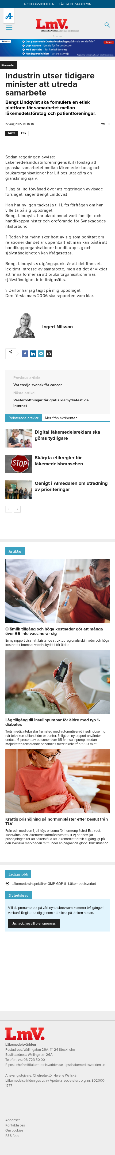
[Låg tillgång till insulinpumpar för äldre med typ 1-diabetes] (57, 713)
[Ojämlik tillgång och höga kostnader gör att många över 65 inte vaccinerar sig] (57, 622)
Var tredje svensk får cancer (37, 385)
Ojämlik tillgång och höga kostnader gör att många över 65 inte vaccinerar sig (54, 631)
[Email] (41, 353)
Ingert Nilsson (57, 327)
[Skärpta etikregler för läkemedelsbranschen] (18, 464)
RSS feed (12, 1136)
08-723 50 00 (34, 1060)
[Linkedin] (33, 353)
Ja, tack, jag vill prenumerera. (34, 923)
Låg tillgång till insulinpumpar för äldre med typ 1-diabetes (52, 722)
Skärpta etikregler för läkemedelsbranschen (59, 461)
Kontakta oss (15, 1125)
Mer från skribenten (61, 418)
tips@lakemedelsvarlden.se (84, 1065)
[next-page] (17, 509)
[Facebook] (25, 353)
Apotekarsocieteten (39, 4)
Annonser (12, 1120)
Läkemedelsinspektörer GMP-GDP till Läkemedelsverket (53, 884)
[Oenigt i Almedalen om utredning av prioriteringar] (18, 489)
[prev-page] (8, 509)
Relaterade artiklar (24, 418)
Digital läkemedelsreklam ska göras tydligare (67, 435)
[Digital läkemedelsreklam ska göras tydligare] (18, 438)
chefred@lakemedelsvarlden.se (39, 1065)
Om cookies (14, 1130)
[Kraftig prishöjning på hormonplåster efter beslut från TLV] (57, 812)
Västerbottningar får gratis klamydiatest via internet (51, 403)
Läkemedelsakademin (75, 4)
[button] (9, 28)
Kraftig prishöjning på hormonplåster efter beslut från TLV (56, 821)
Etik (23, 133)
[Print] (49, 353)
